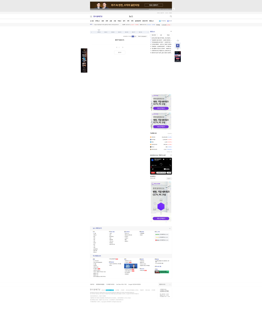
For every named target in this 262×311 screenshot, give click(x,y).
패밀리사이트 (162, 284)
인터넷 (136, 290)
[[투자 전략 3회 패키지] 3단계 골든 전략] (84, 60)
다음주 (91, 32)
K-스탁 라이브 (96, 260)
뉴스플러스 (128, 262)
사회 (128, 21)
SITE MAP (91, 16)
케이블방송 (132, 290)
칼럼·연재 (145, 21)
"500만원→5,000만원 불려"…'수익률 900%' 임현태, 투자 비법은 (166, 46)
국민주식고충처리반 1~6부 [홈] (115, 263)
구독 (159, 232)
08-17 (133, 32)
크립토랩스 (127, 274)
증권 (103, 21)
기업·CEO (111, 241)
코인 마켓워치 (127, 272)
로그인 (166, 12)
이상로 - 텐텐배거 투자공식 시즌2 (99, 271)
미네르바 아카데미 (129, 269)
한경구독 (162, 12)
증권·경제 (154, 35)
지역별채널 (163, 21)
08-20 (112, 32)
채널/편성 (141, 232)
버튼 (171, 24)
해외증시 (126, 241)
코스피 (123, 24)
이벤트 (156, 269)
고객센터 (170, 12)
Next (173, 6)
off (135, 36)
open (178, 48)
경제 (107, 21)
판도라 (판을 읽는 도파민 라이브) (99, 276)
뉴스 (131, 16)
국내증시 (126, 238)
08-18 (126, 32)
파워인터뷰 (143, 270)
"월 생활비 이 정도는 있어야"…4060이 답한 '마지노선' (163, 48)
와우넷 (158, 12)
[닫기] (173, 9)
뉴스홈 (92, 21)
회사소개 (103, 290)
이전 (119, 47)
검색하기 (171, 16)
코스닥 (141, 24)
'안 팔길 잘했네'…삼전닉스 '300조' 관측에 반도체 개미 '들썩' (165, 44)
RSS (156, 232)
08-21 (105, 32)
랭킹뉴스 (151, 21)
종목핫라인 (112, 236)
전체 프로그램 (112, 244)
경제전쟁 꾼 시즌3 (128, 260)
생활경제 (111, 239)
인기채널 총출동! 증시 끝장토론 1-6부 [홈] (162, 261)
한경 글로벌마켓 (114, 259)
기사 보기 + (170, 133)
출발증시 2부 (95, 275)
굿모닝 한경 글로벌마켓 (97, 262)
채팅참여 (168, 178)
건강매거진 (142, 260)
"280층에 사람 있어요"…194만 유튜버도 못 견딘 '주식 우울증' (165, 40)
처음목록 (117, 47)
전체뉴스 (97, 21)
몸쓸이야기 (142, 262)
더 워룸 (94, 264)
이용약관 (92, 284)
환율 (125, 239)
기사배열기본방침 (110, 284)
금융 (111, 21)
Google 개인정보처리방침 (134, 284)
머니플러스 (96, 268)
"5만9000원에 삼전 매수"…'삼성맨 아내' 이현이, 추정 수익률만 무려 (166, 42)
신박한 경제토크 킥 (129, 271)
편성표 (170, 21)
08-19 (119, 32)
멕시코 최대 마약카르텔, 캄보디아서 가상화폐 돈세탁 (104, 24)
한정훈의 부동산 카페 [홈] (145, 265)
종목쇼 (111, 265)
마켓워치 (95, 265)
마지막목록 (123, 47)
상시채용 (117, 290)
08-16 (140, 32)
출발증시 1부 (95, 273)
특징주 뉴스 (127, 233)
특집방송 (111, 242)
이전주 (148, 32)
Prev (88, 6)
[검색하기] (171, 16)
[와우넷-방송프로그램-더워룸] (178, 56)
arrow (170, 228)
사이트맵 (153, 290)
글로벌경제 (138, 21)
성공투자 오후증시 (96, 270)
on (133, 36)
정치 (124, 21)
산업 (115, 21)
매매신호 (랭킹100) (128, 235)
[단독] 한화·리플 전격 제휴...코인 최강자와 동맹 (162, 38)
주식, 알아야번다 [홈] (159, 263)
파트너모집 (147, 290)
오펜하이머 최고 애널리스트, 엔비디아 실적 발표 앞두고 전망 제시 (166, 50)
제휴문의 (142, 290)
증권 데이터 (127, 232)
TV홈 (110, 233)
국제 (132, 21)
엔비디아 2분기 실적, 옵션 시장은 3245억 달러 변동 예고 (164, 52)
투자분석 (126, 236)
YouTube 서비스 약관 (121, 284)
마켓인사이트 (95, 267)
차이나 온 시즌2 (143, 264)
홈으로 (119, 52)
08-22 (99, 32)
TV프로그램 (111, 232)
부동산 (119, 21)
